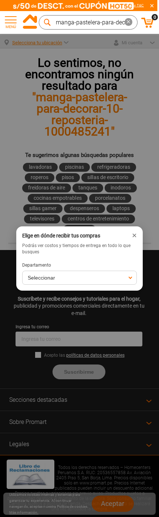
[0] (148, 26)
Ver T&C (137, 5)
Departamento (36, 265)
